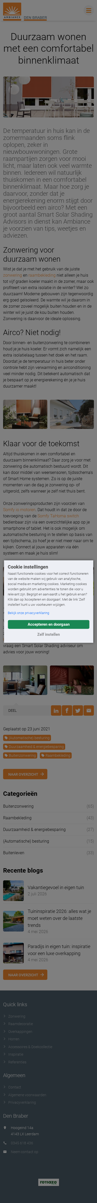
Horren (13, 1039)
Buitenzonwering (22, 755)
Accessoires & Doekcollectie (30, 1047)
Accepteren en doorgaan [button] (49, 624)
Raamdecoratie (20, 1024)
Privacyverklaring (22, 1102)
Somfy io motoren (19, 509)
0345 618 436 (22, 1143)
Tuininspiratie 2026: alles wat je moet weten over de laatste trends (59, 918)
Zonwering (16, 1016)
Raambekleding (58, 755)
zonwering (12, 275)
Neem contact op (24, 1152)
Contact (14, 1087)
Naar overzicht (23, 774)
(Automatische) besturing (29, 738)
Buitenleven (13, 852)
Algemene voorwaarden (27, 1095)
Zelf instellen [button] (48, 634)
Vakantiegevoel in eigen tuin (56, 887)
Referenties (17, 1062)
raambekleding (42, 275)
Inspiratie (15, 1054)
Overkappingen (20, 1032)
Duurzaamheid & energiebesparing (36, 747)
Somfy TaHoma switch (58, 515)
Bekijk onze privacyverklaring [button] (28, 613)
